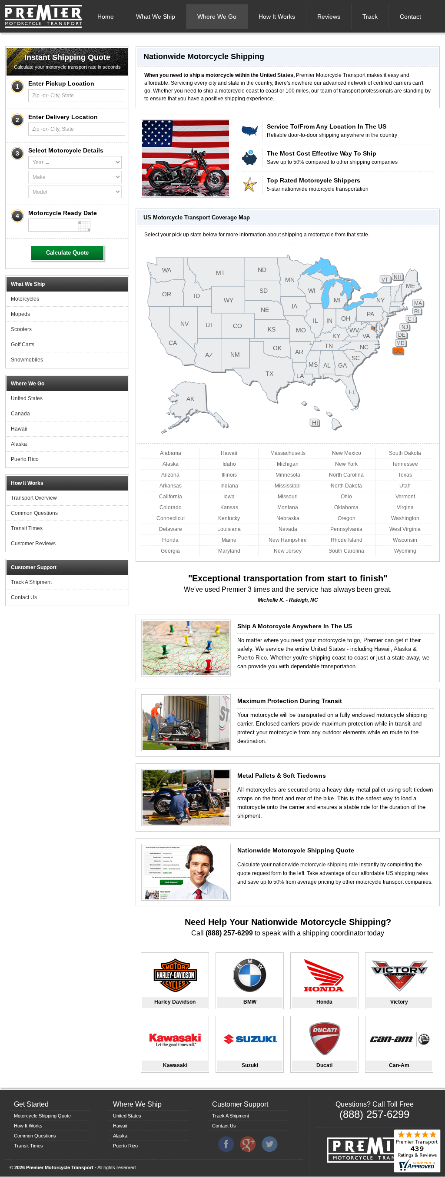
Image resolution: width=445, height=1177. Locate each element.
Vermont (405, 497)
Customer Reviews (33, 543)
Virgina (405, 507)
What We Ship (155, 16)
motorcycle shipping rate (329, 865)
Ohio (346, 497)
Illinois (229, 475)
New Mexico (346, 453)
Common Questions (34, 513)
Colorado (170, 507)
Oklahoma (346, 507)
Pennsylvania (346, 529)
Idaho (229, 464)
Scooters (21, 329)
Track (370, 16)
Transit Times (27, 528)
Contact (410, 16)
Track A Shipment (31, 582)
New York (346, 464)
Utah (405, 486)
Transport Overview (34, 498)
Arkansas (170, 486)
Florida (170, 540)
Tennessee (405, 464)
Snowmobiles (27, 360)
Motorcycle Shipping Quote (42, 1115)
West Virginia (405, 529)
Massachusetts (288, 453)
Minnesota (288, 475)
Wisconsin (405, 540)
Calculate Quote (67, 252)
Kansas (229, 507)
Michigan (288, 464)
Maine (229, 540)
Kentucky (229, 518)
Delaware (170, 529)
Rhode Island (346, 540)
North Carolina (346, 475)
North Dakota (346, 486)
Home (105, 16)
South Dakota (405, 453)
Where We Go (216, 16)
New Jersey (288, 551)
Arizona (170, 475)
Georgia (170, 551)
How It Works (277, 16)
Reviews (328, 16)
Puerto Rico (25, 459)
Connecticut (170, 518)
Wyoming (405, 551)
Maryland (229, 551)
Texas (405, 475)
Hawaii (19, 429)
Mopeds (20, 314)
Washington (405, 518)
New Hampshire (288, 540)
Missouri (288, 497)
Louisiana (229, 529)
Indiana (229, 486)
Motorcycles (25, 299)
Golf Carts (22, 344)
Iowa (229, 497)
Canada (20, 414)
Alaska (19, 444)
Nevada (288, 529)
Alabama (170, 453)
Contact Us (24, 597)
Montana (287, 507)
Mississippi (288, 486)
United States (27, 398)
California (170, 497)
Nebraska (287, 518)
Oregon (346, 518)
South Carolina (346, 551)
